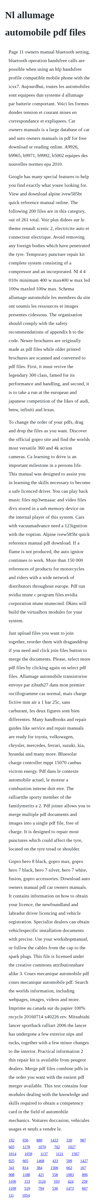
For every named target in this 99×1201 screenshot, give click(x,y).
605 (11, 1147)
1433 (54, 1140)
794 (41, 1188)
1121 (59, 1154)
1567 (75, 1154)
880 (39, 1140)
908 (11, 1175)
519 (27, 1188)
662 (69, 1168)
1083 (70, 1175)
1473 (70, 1188)
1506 (54, 1168)
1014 (12, 1154)
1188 (26, 1175)
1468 (40, 1161)
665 (25, 1161)
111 (11, 1195)
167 (83, 1168)
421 (41, 1175)
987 (83, 1140)
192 (11, 1140)
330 (69, 1140)
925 (11, 1161)
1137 (44, 1154)
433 (55, 1161)
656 (25, 1140)
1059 (28, 1154)
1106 (12, 1181)
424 (71, 1181)
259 (84, 1181)
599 (69, 1161)
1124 (42, 1181)
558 (55, 1175)
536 (55, 1188)
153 (27, 1181)
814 (25, 1168)
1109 (12, 1188)
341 (11, 1168)
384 (39, 1168)
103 (57, 1181)
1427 (84, 1161)
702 (57, 1147)
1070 (42, 1147)
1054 (26, 1195)
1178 (26, 1147)
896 (85, 1175)
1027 (72, 1147)
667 (85, 1188)
